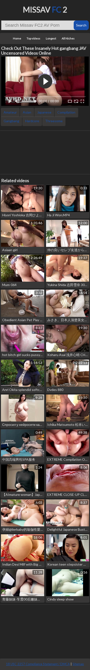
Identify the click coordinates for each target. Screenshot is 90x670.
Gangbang (11, 121)
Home (17, 38)
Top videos (33, 38)
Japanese (44, 112)
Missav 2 (45, 9)
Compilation (66, 112)
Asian (27, 112)
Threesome (54, 121)
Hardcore (32, 121)
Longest (51, 38)
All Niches (68, 38)
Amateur (10, 112)
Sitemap (78, 664)
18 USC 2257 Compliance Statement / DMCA (38, 664)
